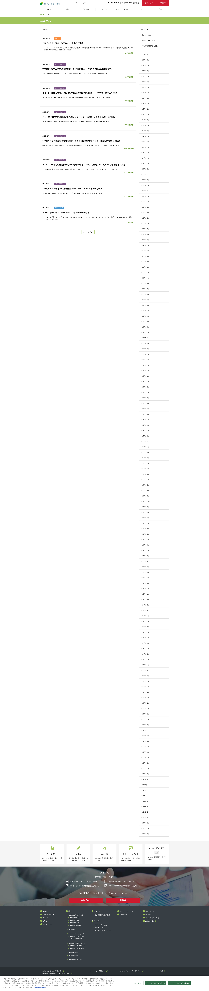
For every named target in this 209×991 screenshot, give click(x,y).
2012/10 (145, 736)
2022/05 (145, 240)
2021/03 (145, 294)
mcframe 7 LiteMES (75, 925)
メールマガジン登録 (152, 918)
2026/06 (145, 60)
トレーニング (99, 927)
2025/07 (145, 98)
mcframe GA (73, 952)
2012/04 (145, 763)
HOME (42, 14)
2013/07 (145, 692)
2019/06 (145, 365)
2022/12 (145, 218)
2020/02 (145, 321)
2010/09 (145, 828)
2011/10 (144, 790)
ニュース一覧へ (88, 232)
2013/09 (145, 681)
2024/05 (145, 147)
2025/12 (145, 87)
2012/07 (145, 752)
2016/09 (145, 512)
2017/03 (145, 485)
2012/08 (145, 747)
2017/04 (145, 479)
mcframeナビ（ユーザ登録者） (52, 971)
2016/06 (145, 529)
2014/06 (145, 638)
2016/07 (145, 523)
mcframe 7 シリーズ (76, 915)
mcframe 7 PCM (74, 920)
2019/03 (145, 376)
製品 (69, 911)
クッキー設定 (136, 983)
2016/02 (145, 550)
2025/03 (145, 109)
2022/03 (145, 245)
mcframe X (72, 929)
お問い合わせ (149, 3)
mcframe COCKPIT (75, 959)
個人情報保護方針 (40, 987)
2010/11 (144, 817)
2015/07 (145, 578)
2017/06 (145, 469)
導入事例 (97, 911)
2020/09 (145, 311)
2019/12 (145, 332)
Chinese (78, 3)
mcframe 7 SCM (74, 917)
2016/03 (145, 545)
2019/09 (145, 349)
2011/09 (144, 796)
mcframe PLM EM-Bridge (77, 948)
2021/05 (145, 283)
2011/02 (144, 812)
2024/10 (145, 125)
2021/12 (145, 251)
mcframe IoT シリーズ (76, 934)
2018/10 (145, 398)
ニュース (46, 918)
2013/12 (145, 665)
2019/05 (145, 370)
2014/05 (145, 643)
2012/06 (145, 757)
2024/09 (145, 131)
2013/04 (145, 708)
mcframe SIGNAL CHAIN (77, 936)
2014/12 (145, 605)
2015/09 (145, 572)
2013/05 (145, 703)
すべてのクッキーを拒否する (156, 983)
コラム (45, 921)
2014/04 (145, 648)
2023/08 (145, 185)
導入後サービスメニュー (103, 930)
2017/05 (145, 474)
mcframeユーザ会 (101, 925)
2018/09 (145, 403)
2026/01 (145, 82)
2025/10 (145, 93)
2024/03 (145, 158)
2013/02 (145, 719)
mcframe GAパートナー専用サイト (131, 971)
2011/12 (144, 779)
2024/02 (145, 163)
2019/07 (145, 360)
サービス (97, 921)
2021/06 (145, 278)
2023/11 (144, 174)
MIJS (161, 971)
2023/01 (145, 212)
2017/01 (145, 496)
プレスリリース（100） (149, 40)
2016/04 (145, 539)
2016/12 (145, 501)
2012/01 (145, 774)
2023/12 (145, 169)
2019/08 (145, 354)
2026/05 (145, 65)
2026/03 (145, 71)
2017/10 (145, 447)
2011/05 (144, 801)
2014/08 (145, 627)
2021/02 (145, 300)
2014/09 (145, 621)
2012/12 (145, 725)
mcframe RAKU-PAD (76, 939)
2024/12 (145, 120)
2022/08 (145, 223)
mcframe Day (150, 921)
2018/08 (145, 409)
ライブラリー (47, 924)
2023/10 (145, 180)
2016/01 (145, 556)
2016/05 (145, 534)
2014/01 (145, 659)
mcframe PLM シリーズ (77, 943)
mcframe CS (73, 955)
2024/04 (145, 152)
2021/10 (145, 256)
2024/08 (145, 136)
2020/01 (145, 327)
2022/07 (145, 229)
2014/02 (145, 654)
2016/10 (145, 507)
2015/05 (145, 588)
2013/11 (144, 670)
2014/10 (145, 616)
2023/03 (145, 207)
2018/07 (145, 414)
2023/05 (145, 196)
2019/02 (145, 381)
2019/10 (145, 343)
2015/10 (145, 567)
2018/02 (145, 425)
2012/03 (145, 768)
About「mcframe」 (49, 914)
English (84, 3)
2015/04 (145, 594)
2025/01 (145, 114)
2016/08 (145, 518)
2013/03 (145, 714)
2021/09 (145, 261)
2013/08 (145, 687)
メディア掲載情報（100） (149, 46)
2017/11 (144, 441)
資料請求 (163, 3)
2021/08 (145, 267)
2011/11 (144, 785)
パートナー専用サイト (99, 971)
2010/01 (145, 834)
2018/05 (145, 420)
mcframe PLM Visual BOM (77, 946)
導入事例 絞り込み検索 (102, 915)
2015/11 (144, 561)
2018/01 (145, 430)
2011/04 (144, 806)
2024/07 (145, 142)
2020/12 (145, 305)
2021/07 (145, 272)
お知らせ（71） (146, 35)
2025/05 (145, 103)
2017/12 (145, 436)
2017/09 (145, 452)
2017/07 (145, 463)
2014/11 (144, 610)
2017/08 (145, 458)
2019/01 (145, 387)
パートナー (123, 914)
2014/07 (145, 632)
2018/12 (145, 392)
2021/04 (145, 289)
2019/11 (144, 338)
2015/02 (145, 599)
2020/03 (145, 316)
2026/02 (145, 76)
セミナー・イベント (126, 911)
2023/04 (145, 202)
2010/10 (145, 823)
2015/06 (145, 583)
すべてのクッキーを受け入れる (179, 983)
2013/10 (145, 676)
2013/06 (145, 697)
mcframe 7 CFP (74, 922)
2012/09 (145, 741)
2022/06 (145, 234)
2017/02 (145, 490)
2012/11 (144, 730)
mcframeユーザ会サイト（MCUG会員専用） (56, 973)
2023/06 (145, 191)
